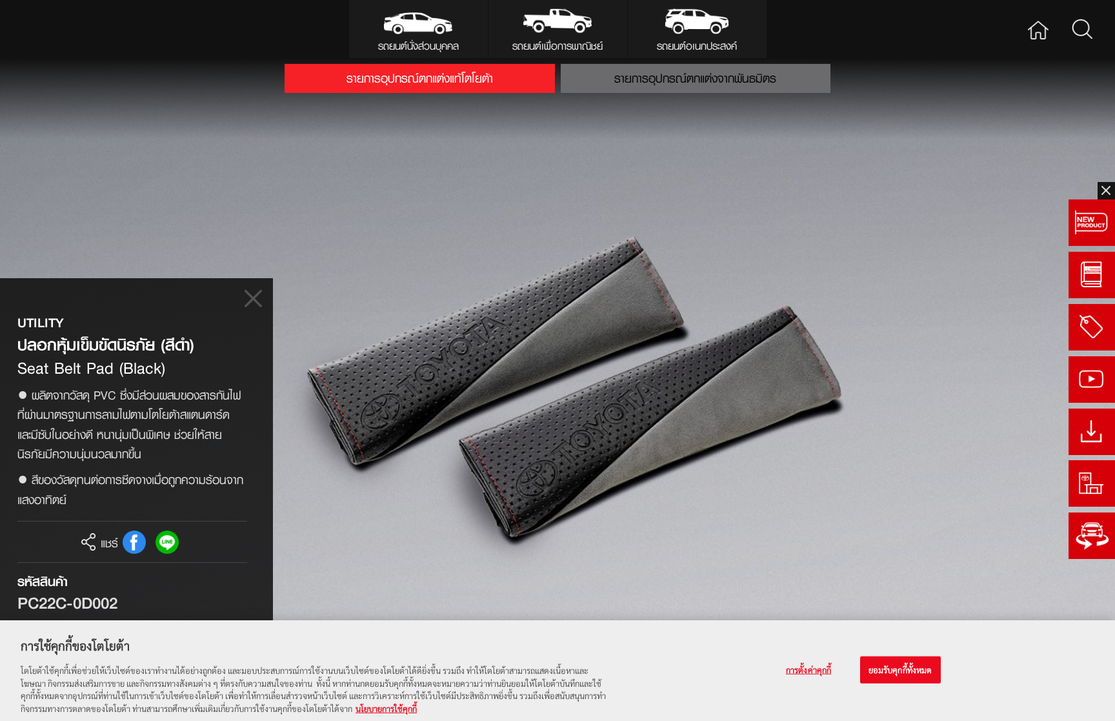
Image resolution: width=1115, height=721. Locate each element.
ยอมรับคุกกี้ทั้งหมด (900, 669)
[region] (557, 670)
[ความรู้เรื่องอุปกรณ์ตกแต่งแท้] (1092, 275)
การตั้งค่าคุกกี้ (808, 669)
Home (1038, 29)
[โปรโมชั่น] (1092, 327)
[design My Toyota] (1092, 536)
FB (134, 542)
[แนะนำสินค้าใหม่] (1092, 222)
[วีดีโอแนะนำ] (1092, 379)
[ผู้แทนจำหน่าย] (1092, 483)
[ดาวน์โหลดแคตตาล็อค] (1092, 432)
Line (167, 542)
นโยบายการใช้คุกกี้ (386, 707)
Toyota (62, 29)
